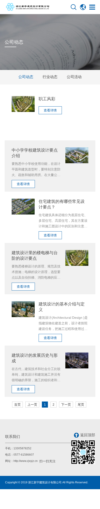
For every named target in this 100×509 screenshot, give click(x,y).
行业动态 (50, 77)
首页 (17, 404)
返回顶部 (87, 435)
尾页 (81, 404)
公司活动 (74, 77)
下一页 (66, 404)
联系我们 (12, 437)
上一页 (32, 404)
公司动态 (25, 77)
